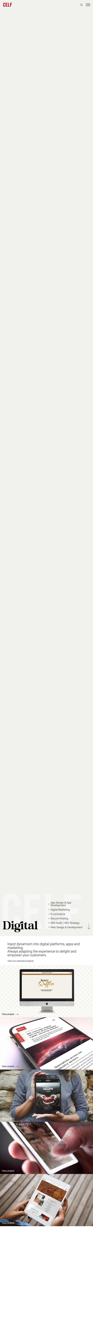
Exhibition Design (16, 1259)
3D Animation (14, 1319)
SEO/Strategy (14, 1289)
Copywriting (13, 1276)
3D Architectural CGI (17, 1311)
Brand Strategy (14, 1251)
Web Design (13, 1278)
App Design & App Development (61, 904)
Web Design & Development (66, 927)
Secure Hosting (59, 918)
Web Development (16, 1281)
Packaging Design (16, 1257)
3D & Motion (17, 1301)
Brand (12, 1244)
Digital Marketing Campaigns (21, 1292)
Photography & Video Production (23, 1316)
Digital (12, 1269)
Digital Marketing (60, 909)
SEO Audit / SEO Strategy (65, 923)
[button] (88, 5)
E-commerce (58, 914)
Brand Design (14, 1254)
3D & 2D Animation (16, 1314)
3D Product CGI (15, 1308)
